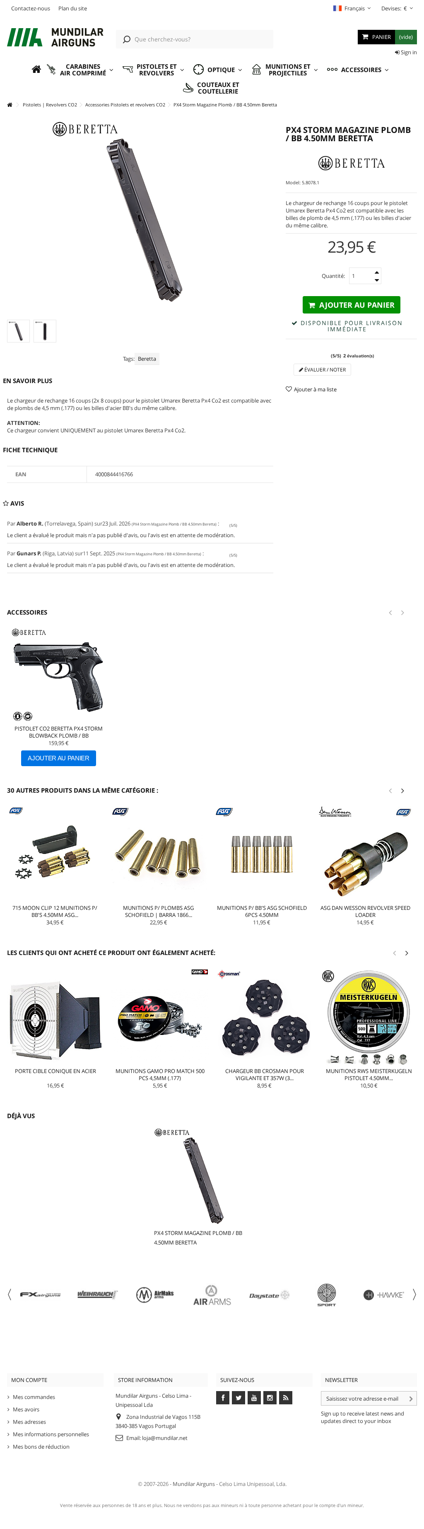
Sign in (408, 52)
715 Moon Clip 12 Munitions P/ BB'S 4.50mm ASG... (54, 911)
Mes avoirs (26, 1409)
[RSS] (285, 1397)
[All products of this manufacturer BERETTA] (351, 163)
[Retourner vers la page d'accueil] (9, 105)
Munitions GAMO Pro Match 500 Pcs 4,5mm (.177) (160, 1074)
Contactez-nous (30, 8)
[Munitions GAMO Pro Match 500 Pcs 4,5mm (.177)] (159, 1017)
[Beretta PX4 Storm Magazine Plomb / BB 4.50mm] (18, 331)
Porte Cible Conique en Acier (55, 1071)
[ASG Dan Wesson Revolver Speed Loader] (365, 854)
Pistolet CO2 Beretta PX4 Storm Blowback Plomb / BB (58, 732)
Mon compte (29, 1380)
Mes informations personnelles (51, 1434)
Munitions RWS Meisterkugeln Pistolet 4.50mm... (369, 1074)
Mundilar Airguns (194, 1484)
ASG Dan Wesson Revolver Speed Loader (365, 911)
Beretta (147, 358)
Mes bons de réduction (41, 1446)
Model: (293, 182)
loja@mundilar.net (165, 1438)
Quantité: (333, 276)
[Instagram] (270, 1397)
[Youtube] (254, 1397)
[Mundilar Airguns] (55, 38)
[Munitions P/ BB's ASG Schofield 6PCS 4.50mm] (262, 854)
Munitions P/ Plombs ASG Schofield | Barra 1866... (158, 911)
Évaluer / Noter (324, 369)
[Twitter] (238, 1397)
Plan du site (72, 8)
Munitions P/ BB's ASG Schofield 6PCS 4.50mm (262, 911)
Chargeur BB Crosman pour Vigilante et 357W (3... (264, 1074)
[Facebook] (222, 1397)
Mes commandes (34, 1397)
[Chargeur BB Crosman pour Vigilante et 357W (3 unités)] (264, 1017)
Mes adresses (29, 1421)
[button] (79, 69)
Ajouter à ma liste (315, 389)
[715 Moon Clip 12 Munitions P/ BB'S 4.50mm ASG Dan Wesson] (55, 854)
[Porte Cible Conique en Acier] (55, 1017)
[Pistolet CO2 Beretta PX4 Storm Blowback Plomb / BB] (58, 675)
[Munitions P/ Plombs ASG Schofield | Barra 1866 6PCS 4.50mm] (159, 854)
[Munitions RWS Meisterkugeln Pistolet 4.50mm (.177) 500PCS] (368, 1017)
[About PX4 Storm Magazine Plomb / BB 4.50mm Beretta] (202, 1176)
